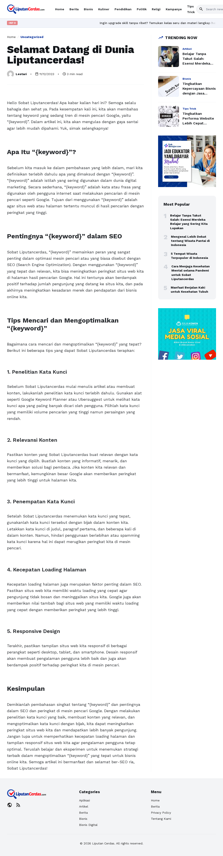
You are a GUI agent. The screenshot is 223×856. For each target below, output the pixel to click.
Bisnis (88, 9)
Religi (156, 9)
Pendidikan (123, 9)
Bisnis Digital (88, 825)
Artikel (83, 806)
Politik (142, 9)
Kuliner (103, 9)
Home (59, 9)
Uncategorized (31, 37)
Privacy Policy (161, 812)
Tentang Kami (161, 818)
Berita (74, 9)
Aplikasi (84, 800)
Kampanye (174, 9)
